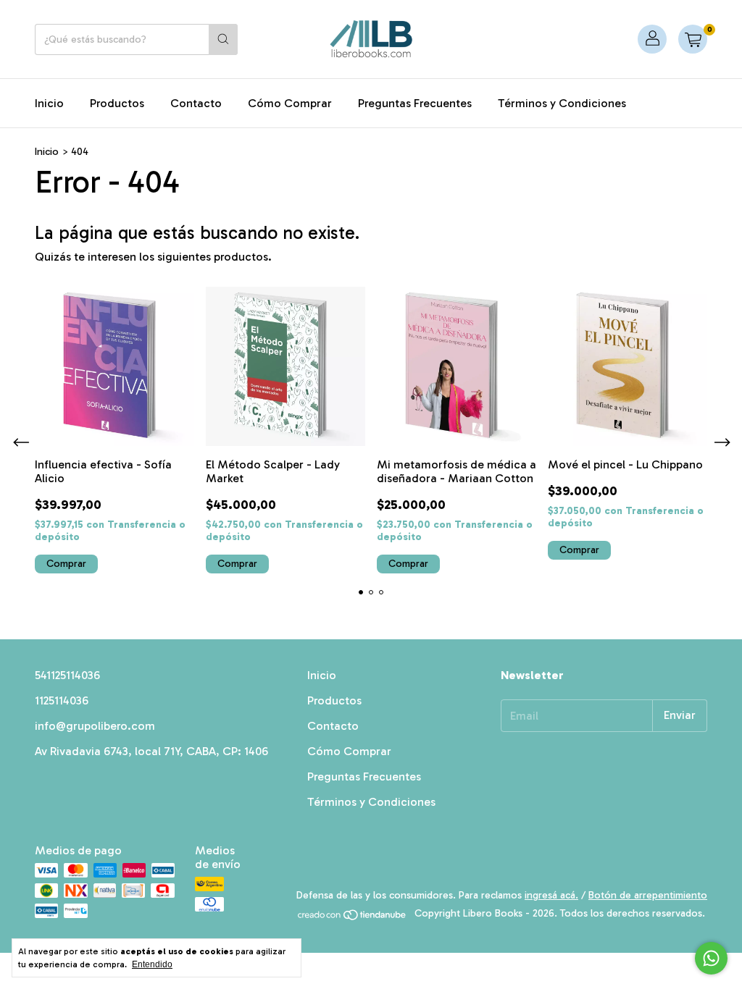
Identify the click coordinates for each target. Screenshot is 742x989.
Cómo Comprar (290, 103)
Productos (117, 103)
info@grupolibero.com (95, 726)
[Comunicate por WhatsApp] (711, 958)
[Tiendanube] (352, 918)
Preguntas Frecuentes (415, 103)
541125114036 (67, 675)
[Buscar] (223, 39)
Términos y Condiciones (562, 103)
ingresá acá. (551, 895)
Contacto (196, 103)
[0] (692, 39)
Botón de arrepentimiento (647, 895)
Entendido (152, 964)
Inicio (49, 103)
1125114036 (61, 700)
